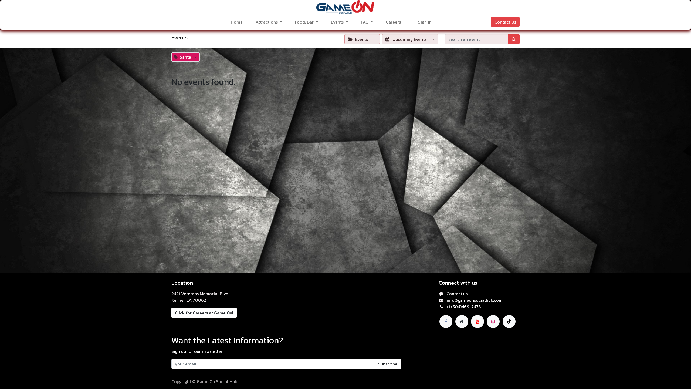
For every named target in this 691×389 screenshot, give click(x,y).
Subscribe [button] (387, 364)
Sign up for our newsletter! (197, 351)
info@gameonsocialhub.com (474, 300)
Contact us (457, 293)
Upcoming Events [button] (409, 39)
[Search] (514, 39)
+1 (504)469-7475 (463, 306)
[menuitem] (236, 21)
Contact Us (505, 22)
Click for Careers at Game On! (204, 313)
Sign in (425, 22)
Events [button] (361, 39)
